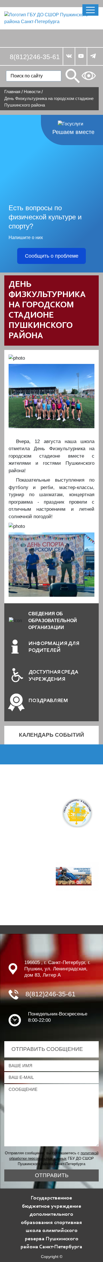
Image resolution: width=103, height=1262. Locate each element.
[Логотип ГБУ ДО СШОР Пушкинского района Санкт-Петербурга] (51, 17)
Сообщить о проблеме (51, 256)
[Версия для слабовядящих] (89, 76)
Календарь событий (51, 735)
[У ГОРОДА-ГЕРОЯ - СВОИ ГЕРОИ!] (77, 876)
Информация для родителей (54, 647)
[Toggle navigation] (90, 10)
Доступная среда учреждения (53, 676)
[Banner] (77, 812)
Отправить (51, 1175)
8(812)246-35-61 (35, 57)
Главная (12, 91)
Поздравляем (48, 701)
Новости (32, 91)
